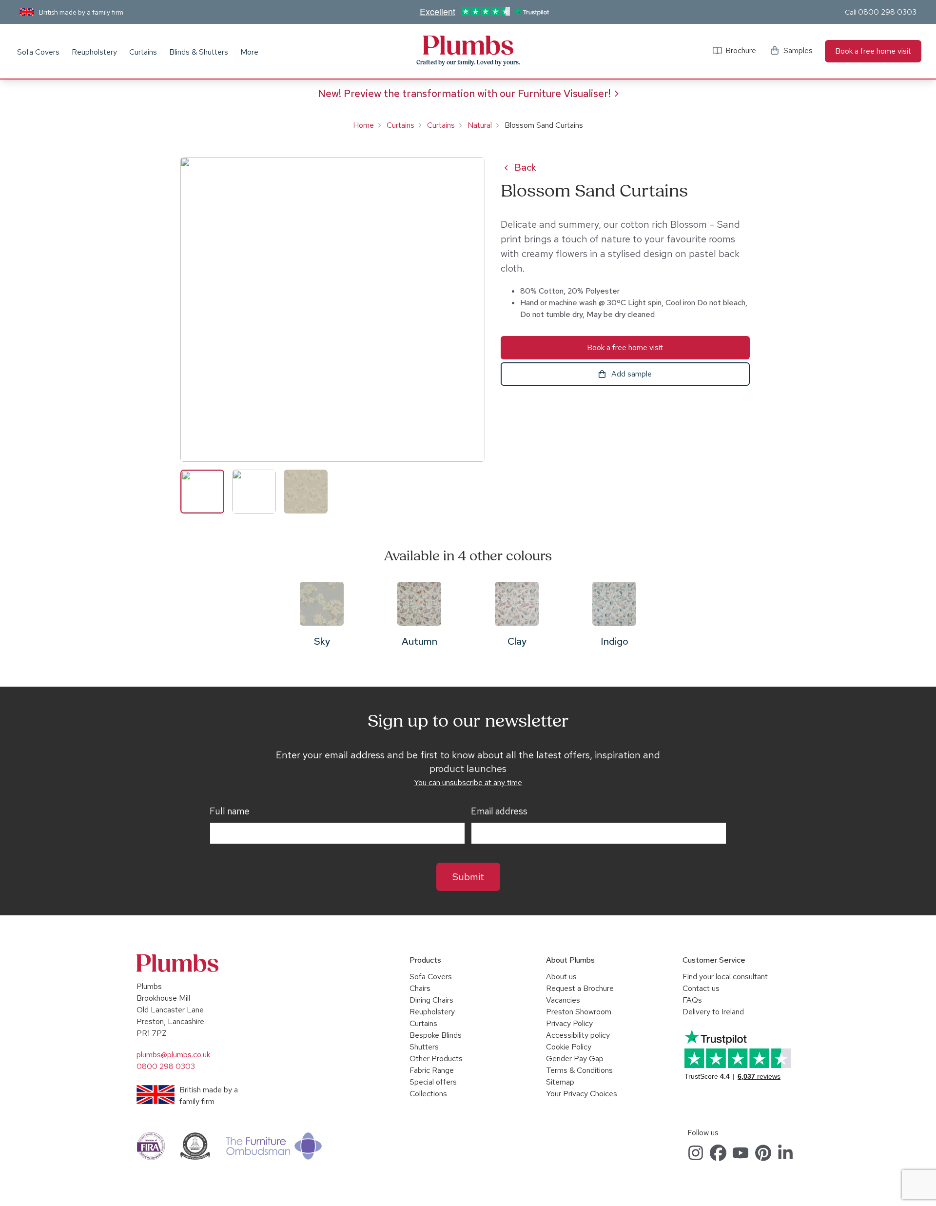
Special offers (433, 1082)
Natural (480, 125)
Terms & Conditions (579, 1070)
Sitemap (560, 1082)
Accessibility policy (578, 1035)
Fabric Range (432, 1070)
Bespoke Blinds (436, 1035)
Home (363, 125)
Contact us (701, 988)
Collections (428, 1093)
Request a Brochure (580, 988)
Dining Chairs (431, 1000)
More (249, 52)
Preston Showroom (578, 1012)
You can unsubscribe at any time (468, 782)
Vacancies (563, 1000)
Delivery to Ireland (713, 1012)
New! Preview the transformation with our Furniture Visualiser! (464, 93)
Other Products (436, 1058)
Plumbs (468, 45)
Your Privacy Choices (581, 1093)
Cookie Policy (568, 1047)
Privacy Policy (569, 1023)
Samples (798, 50)
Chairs (420, 988)
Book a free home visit (873, 51)
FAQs (692, 1000)
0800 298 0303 (887, 12)
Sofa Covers (38, 52)
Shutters (424, 1047)
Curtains (143, 52)
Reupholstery (94, 52)
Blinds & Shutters (198, 52)
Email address (499, 811)
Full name (230, 811)
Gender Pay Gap (575, 1058)
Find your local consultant (725, 976)
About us (561, 976)
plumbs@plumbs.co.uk (173, 1054)
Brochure (740, 50)
